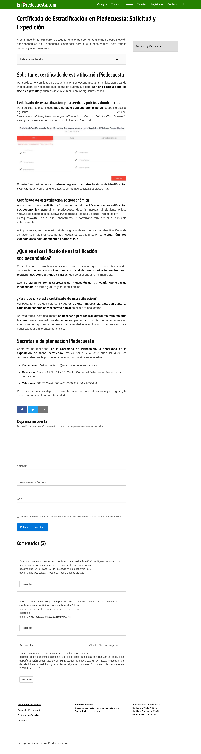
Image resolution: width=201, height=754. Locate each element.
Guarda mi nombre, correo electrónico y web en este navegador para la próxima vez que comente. (72, 516)
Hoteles (128, 4)
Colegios (102, 4)
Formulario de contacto (88, 711)
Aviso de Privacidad (29, 710)
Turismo (115, 4)
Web (19, 499)
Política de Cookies (29, 715)
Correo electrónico (31, 483)
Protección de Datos (29, 704)
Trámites (142, 4)
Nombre (23, 466)
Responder (26, 584)
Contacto (172, 4)
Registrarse (157, 4)
